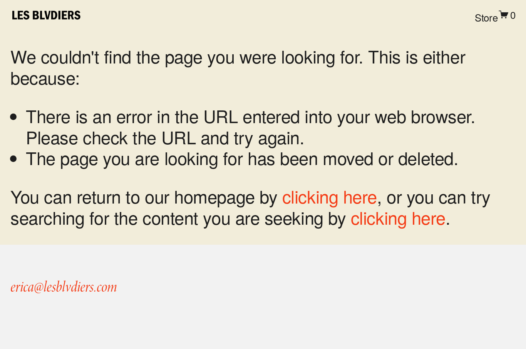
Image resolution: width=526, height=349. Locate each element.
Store (486, 17)
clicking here (329, 196)
